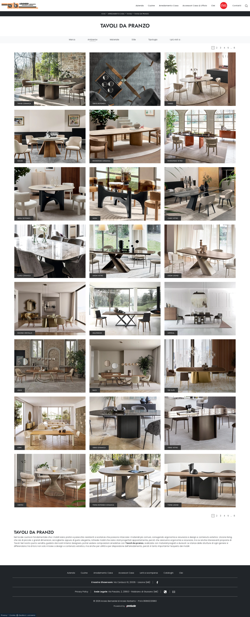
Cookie (12, 615)
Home (103, 14)
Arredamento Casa (168, 5)
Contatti (236, 5)
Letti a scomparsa (149, 572)
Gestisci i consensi (27, 615)
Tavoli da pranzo (141, 14)
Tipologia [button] (152, 39)
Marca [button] (72, 39)
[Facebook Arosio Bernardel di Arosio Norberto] (157, 582)
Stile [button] (134, 39)
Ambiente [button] (92, 39)
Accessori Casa (126, 572)
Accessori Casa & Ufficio (195, 5)
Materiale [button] (114, 39)
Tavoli (129, 14)
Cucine (151, 5)
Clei (213, 5)
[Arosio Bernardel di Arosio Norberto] (20, 5)
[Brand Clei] (223, 5)
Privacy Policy (81, 591)
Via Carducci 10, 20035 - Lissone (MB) (120, 582)
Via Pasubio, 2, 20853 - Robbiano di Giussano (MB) (126, 591)
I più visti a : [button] (175, 39)
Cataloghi (168, 572)
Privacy (4, 615)
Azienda (140, 5)
